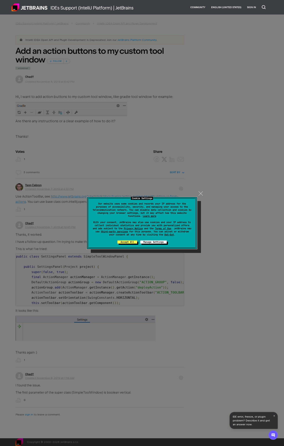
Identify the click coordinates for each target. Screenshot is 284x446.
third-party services (114, 231)
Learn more (149, 216)
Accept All (127, 242)
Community (197, 7)
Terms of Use (163, 228)
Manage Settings (153, 242)
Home (30, 7)
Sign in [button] (251, 7)
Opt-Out (169, 234)
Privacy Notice (133, 228)
